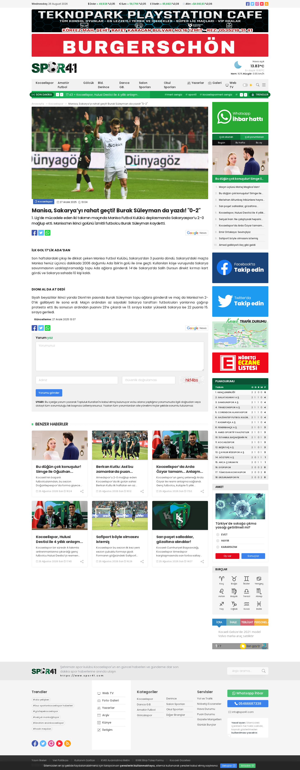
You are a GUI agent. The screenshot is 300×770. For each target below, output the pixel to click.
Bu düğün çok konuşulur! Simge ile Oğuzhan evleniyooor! (58, 469)
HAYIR (225, 541)
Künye (106, 722)
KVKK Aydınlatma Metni (115, 760)
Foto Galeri (110, 700)
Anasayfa (38, 103)
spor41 (191, 94)
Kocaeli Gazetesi (180, 760)
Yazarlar (198, 83)
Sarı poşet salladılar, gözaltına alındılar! (175, 539)
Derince (171, 698)
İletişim (106, 730)
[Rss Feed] (266, 4)
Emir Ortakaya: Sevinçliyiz (235, 232)
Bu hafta (240, 142)
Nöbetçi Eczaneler (209, 704)
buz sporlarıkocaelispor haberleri (53, 705)
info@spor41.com (243, 712)
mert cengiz (173, 94)
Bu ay (259, 142)
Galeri (216, 83)
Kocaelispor (45, 83)
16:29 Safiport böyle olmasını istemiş (93, 95)
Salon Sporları (145, 85)
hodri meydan (42, 728)
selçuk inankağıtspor (46, 717)
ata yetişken (41, 699)
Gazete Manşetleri (209, 719)
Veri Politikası (60, 760)
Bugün (221, 142)
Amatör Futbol (63, 85)
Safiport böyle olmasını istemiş (117, 539)
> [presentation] (61, 94)
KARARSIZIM (229, 547)
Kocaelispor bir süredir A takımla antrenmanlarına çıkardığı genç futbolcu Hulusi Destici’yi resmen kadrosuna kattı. (57, 554)
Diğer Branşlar (175, 715)
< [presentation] (57, 94)
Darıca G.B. (144, 704)
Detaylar (227, 765)
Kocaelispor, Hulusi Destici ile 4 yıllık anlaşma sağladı (59, 539)
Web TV (233, 85)
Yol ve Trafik (205, 698)
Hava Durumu (206, 709)
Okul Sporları (170, 85)
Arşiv (105, 715)
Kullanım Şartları (84, 760)
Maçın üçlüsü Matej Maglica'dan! (239, 187)
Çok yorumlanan (254, 136)
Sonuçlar (253, 556)
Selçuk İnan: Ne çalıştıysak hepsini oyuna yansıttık (240, 219)
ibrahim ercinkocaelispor (48, 723)
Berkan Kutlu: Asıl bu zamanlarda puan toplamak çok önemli (116, 469)
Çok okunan (226, 136)
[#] (44, 671)
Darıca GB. (124, 85)
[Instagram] (257, 4)
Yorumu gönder (49, 393)
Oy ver (227, 556)
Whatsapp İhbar (249, 693)
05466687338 (250, 703)
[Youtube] (262, 4)
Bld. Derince (103, 85)
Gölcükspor (144, 715)
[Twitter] (252, 4)
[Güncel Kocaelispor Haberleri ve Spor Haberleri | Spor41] (54, 67)
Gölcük (88, 83)
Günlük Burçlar (206, 725)
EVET (224, 534)
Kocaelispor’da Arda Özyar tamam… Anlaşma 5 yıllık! (179, 469)
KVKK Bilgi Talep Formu (150, 760)
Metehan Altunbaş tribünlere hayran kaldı (236, 179)
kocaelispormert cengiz (216, 94)
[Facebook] (248, 4)
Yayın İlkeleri (39, 760)
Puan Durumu (206, 714)
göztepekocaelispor (45, 711)
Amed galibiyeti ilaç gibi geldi (237, 245)
